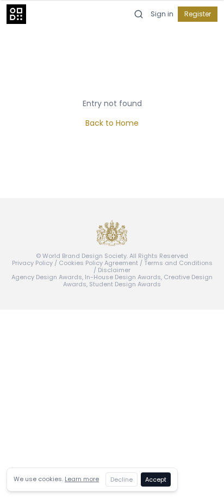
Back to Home (112, 123)
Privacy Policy (32, 263)
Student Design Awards (125, 284)
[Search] (138, 14)
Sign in (162, 14)
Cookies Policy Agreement (98, 263)
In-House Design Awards (123, 277)
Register (197, 14)
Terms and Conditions (178, 263)
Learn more (82, 479)
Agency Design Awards (46, 277)
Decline (121, 479)
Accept (155, 479)
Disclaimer (114, 270)
